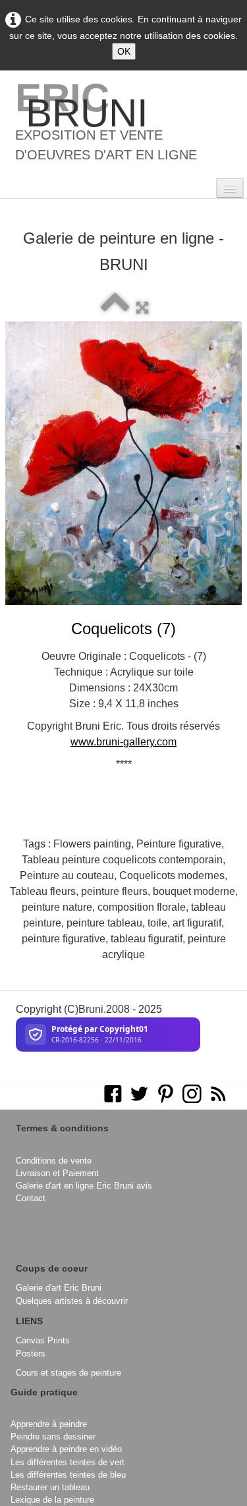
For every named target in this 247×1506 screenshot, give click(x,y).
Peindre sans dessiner (53, 1436)
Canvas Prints (43, 1340)
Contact (30, 1198)
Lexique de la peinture (52, 1500)
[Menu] (230, 188)
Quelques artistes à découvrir (72, 1301)
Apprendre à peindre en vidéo (66, 1449)
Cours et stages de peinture (68, 1373)
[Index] (115, 307)
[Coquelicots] (123, 463)
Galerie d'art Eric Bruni (58, 1288)
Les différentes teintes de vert (67, 1462)
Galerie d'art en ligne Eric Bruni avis (84, 1186)
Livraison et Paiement (57, 1173)
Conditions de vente (54, 1161)
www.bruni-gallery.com (123, 741)
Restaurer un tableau (50, 1487)
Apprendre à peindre (49, 1424)
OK (123, 51)
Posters (30, 1353)
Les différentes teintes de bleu (68, 1475)
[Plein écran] (142, 307)
